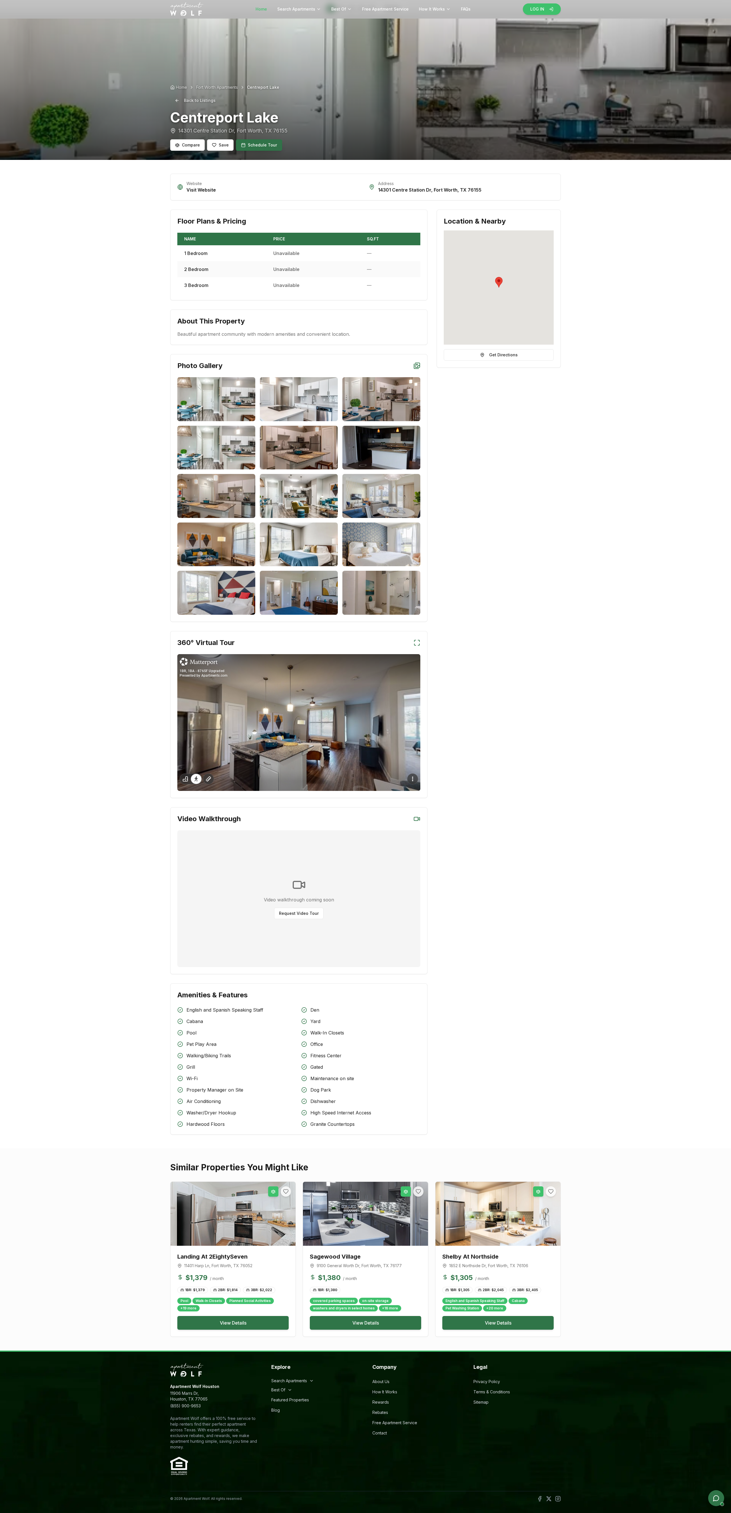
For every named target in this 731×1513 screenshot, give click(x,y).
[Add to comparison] (273, 1191)
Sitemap (481, 1402)
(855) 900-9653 (185, 1405)
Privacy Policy (486, 1381)
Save (224, 144)
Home (261, 9)
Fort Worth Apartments (217, 87)
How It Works (432, 9)
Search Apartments (296, 9)
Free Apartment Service (385, 9)
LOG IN (537, 9)
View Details (233, 1323)
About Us (380, 1381)
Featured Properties (290, 1399)
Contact (379, 1432)
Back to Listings (200, 100)
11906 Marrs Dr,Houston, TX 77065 (189, 1396)
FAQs (466, 9)
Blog (275, 1410)
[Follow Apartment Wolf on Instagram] (558, 1499)
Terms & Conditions (491, 1391)
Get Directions (503, 354)
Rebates (380, 1412)
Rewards (380, 1402)
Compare (191, 144)
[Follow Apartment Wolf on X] (549, 1499)
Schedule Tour (262, 144)
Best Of (338, 9)
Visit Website (201, 190)
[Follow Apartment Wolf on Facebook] (540, 1499)
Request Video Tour (299, 913)
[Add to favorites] (286, 1191)
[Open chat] (716, 1498)
